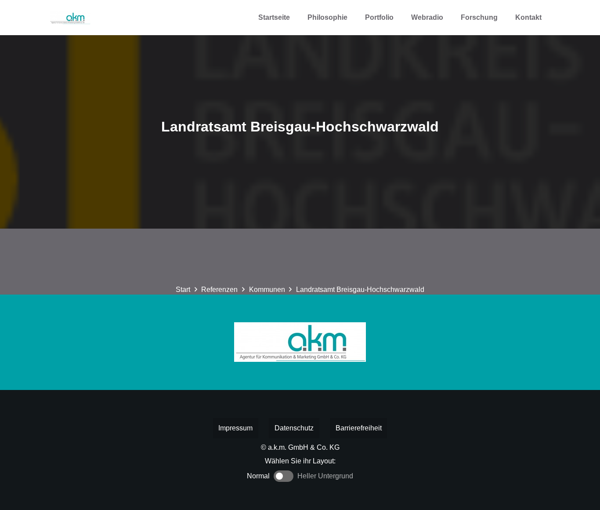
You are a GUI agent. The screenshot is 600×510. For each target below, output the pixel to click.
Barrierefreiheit (359, 428)
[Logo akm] (70, 17)
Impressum (235, 428)
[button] (400, 17)
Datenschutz (294, 428)
